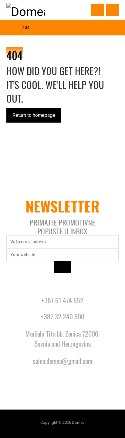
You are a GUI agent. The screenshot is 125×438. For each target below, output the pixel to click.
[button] (112, 10)
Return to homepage (33, 115)
